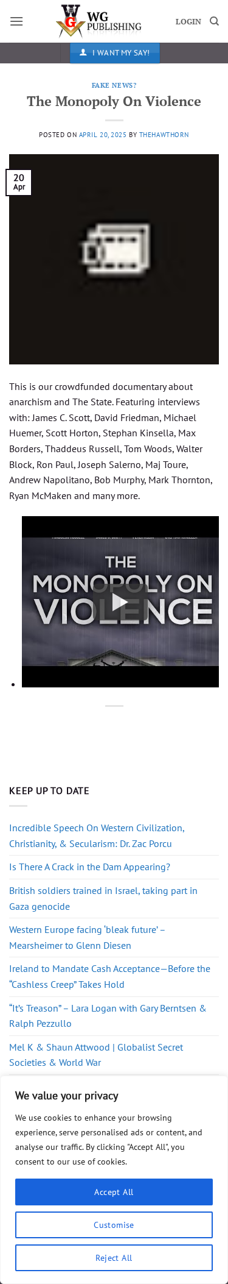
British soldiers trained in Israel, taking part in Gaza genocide (103, 898)
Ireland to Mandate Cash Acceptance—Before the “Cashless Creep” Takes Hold (109, 976)
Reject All (113, 1257)
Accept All (113, 1191)
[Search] (214, 21)
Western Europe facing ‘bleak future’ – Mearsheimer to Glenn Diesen (87, 937)
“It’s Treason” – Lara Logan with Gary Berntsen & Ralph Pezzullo (108, 1016)
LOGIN (188, 21)
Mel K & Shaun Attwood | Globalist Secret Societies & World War (96, 1055)
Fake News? (114, 85)
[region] (114, 1180)
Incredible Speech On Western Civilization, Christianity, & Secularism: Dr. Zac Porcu (96, 835)
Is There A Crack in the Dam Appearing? (89, 866)
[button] (16, 21)
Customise (114, 1224)
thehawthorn (164, 134)
